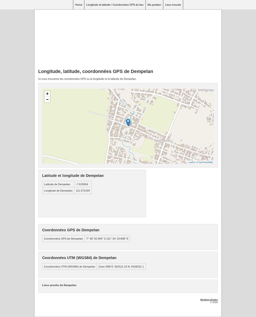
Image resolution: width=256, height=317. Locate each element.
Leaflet (192, 162)
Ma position (154, 4)
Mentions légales (209, 299)
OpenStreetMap (205, 162)
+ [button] (47, 93)
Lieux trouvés (173, 4)
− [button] (47, 99)
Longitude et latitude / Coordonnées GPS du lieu (115, 4)
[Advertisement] (128, 39)
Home (78, 4)
